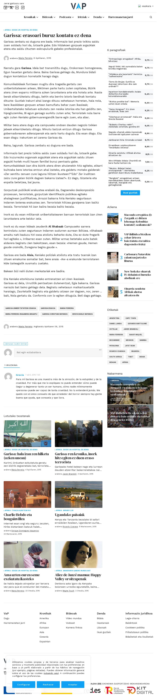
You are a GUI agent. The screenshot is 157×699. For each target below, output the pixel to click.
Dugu (6, 618)
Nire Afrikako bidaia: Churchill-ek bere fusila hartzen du (125, 162)
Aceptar (72, 684)
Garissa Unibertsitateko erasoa (21, 308)
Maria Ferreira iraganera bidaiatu (21, 314)
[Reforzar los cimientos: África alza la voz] (112, 291)
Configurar (23, 684)
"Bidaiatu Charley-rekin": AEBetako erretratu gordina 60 (124, 125)
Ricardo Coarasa (117, 351)
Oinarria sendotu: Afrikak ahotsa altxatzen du (124, 154)
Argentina (114, 318)
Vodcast (70, 623)
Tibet (130, 357)
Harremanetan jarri (14, 623)
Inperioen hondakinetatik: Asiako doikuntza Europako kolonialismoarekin (125, 94)
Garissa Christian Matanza (55, 314)
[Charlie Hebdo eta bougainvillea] (27, 494)
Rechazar (48, 684)
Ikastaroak (103, 623)
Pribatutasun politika (136, 632)
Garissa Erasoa (48, 308)
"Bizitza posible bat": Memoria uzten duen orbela (124, 102)
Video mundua (74, 618)
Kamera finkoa (74, 627)
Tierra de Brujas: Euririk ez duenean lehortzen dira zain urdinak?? (123, 84)
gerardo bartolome (137, 324)
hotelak (113, 329)
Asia (42, 632)
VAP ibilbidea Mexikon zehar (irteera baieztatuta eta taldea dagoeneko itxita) (137, 239)
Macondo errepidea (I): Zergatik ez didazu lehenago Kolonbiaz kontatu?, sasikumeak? (138, 219)
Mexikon (129, 340)
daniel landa (115, 324)
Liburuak (101, 627)
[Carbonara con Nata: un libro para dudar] (112, 257)
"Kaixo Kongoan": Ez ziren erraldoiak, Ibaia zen (122, 110)
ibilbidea (135, 351)
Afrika (8, 30)
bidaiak (112, 362)
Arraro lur (68, 511)
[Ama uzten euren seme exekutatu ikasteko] (27, 554)
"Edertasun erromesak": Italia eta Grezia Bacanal (125, 118)
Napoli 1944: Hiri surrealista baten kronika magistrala (126, 67)
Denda (101, 613)
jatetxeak (130, 346)
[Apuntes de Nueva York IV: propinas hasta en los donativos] (112, 274)
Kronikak (45, 613)
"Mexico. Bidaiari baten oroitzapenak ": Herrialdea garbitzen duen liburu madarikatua (126, 170)
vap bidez (111, 427)
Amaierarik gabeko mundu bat (77, 571)
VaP (6, 613)
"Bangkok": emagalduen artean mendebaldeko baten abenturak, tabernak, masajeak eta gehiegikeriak (125, 181)
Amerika (115, 381)
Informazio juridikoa (139, 613)
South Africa (115, 357)
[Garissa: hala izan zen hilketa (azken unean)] (27, 433)
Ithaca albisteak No (21, 511)
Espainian (45, 641)
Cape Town (131, 318)
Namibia (143, 340)
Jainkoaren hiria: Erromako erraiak (125, 140)
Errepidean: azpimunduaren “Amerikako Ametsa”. (122, 146)
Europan (44, 627)
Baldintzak (131, 623)
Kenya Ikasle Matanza (82, 314)
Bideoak (71, 613)
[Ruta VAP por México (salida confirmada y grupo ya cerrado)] (112, 238)
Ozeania (44, 636)
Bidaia (100, 618)
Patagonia (114, 346)
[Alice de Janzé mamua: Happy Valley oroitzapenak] (78, 554)
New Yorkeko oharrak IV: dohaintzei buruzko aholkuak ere (137, 274)
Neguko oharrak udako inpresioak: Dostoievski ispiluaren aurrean (125, 133)
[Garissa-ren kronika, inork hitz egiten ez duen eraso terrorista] (78, 433)
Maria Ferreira (67, 308)
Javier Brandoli (131, 329)
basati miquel (135, 335)
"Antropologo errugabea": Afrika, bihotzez (125, 60)
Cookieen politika (135, 627)
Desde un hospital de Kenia (25, 30)
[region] (48, 674)
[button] (150, 17)
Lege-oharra (132, 618)
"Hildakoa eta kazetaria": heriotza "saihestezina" (125, 75)
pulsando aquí (51, 673)
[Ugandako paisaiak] (78, 494)
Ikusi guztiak (130, 192)
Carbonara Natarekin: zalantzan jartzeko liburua (137, 257)
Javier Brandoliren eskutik (122, 398)
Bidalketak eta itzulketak (139, 636)
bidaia (142, 357)
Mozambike (114, 340)
